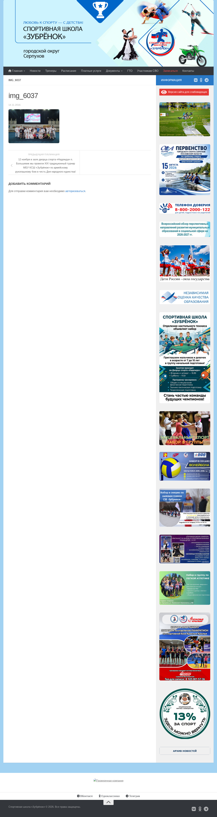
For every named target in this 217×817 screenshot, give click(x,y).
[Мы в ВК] (196, 80)
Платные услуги (91, 70)
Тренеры (50, 70)
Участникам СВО (147, 70)
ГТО (129, 70)
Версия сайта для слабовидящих (187, 91)
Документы (113, 70)
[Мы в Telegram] (206, 80)
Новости (35, 70)
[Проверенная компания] (108, 780)
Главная (17, 70)
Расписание (68, 70)
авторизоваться (75, 191)
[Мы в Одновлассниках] (201, 80)
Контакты (188, 70)
